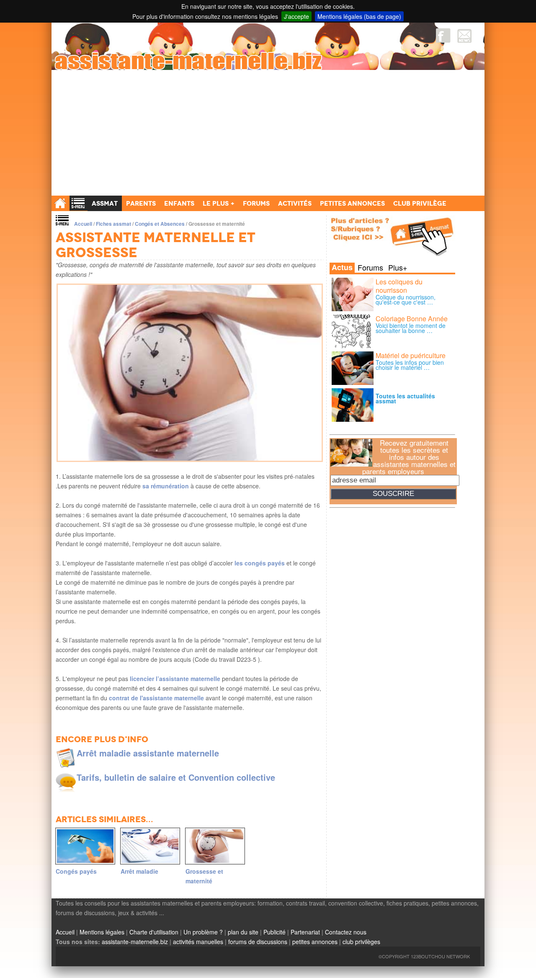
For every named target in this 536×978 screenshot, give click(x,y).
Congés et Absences (160, 223)
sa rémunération (165, 486)
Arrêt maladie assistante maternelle (148, 753)
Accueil (83, 223)
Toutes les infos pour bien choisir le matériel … (410, 365)
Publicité (274, 932)
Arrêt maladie (139, 871)
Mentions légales (102, 932)
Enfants (179, 203)
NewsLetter (464, 35)
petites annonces (315, 941)
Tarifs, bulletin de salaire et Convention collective (176, 777)
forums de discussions (257, 941)
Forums (370, 267)
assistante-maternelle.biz (135, 941)
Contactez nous (345, 932)
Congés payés (76, 871)
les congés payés (259, 563)
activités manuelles (198, 941)
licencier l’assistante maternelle (174, 678)
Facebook (443, 35)
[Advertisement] (268, 132)
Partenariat (305, 932)
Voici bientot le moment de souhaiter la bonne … (411, 328)
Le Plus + (218, 203)
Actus (342, 268)
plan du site (243, 932)
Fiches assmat (113, 223)
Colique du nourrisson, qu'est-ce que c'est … (406, 299)
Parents (141, 203)
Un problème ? (203, 932)
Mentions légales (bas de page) (359, 16)
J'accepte (296, 16)
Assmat (105, 203)
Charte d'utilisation (153, 932)
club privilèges (361, 941)
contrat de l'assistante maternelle (155, 698)
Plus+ (397, 267)
